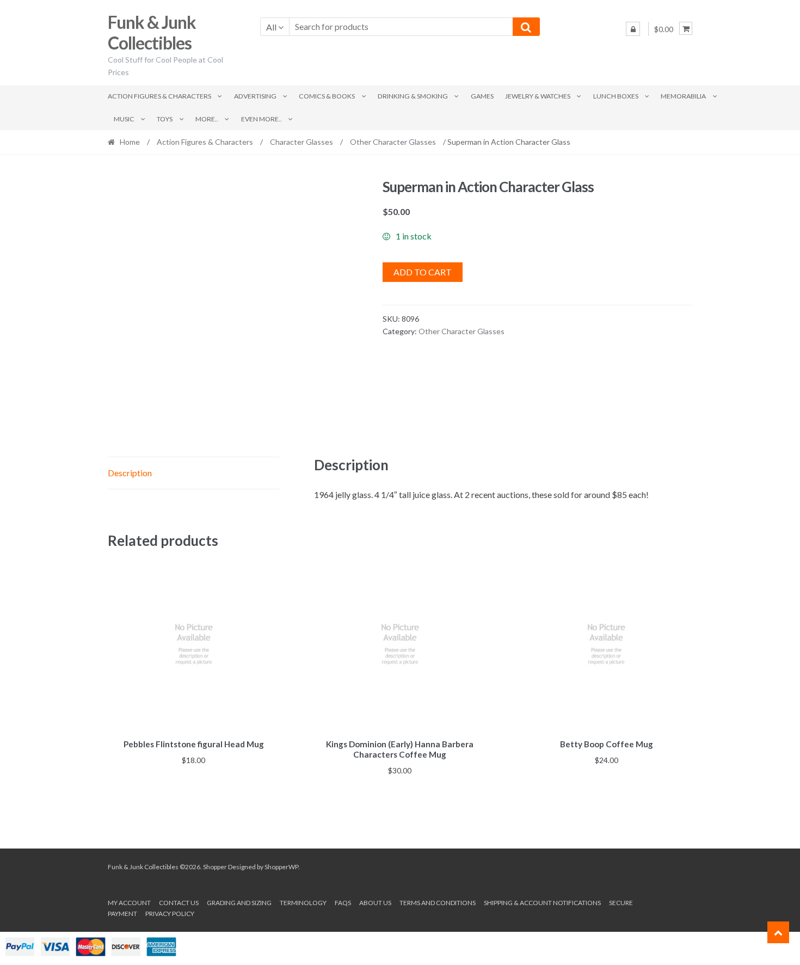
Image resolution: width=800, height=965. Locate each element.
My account (129, 903)
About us (375, 903)
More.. (206, 119)
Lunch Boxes (615, 96)
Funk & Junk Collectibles (152, 32)
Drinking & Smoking (413, 96)
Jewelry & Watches (537, 96)
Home (130, 141)
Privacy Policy (169, 913)
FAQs (343, 903)
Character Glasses (301, 141)
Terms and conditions (437, 903)
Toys (165, 119)
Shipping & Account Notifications (542, 903)
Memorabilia (683, 96)
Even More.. (261, 119)
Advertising (255, 96)
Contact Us (179, 903)
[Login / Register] (633, 29)
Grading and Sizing (239, 903)
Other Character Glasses (393, 141)
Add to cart (422, 272)
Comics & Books (327, 96)
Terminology (303, 903)
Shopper (215, 867)
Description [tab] (130, 473)
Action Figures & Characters (159, 96)
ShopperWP (281, 867)
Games (482, 96)
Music (124, 119)
